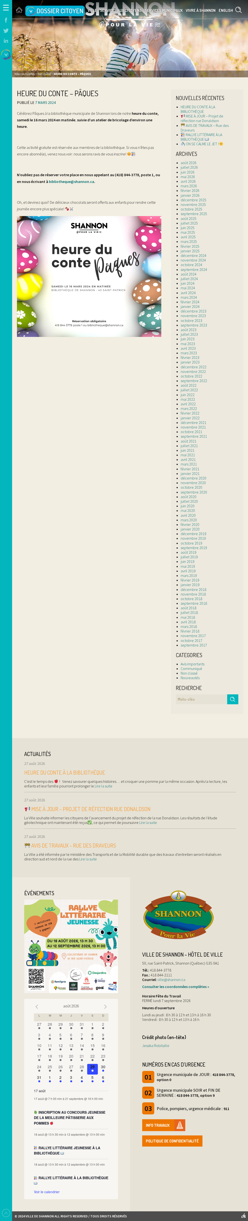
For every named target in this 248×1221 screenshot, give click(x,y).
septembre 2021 (194, 436)
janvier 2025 (190, 250)
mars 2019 (189, 575)
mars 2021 (189, 464)
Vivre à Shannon (201, 10)
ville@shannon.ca (171, 979)
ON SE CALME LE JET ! (202, 143)
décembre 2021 (193, 422)
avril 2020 (188, 515)
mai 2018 (188, 617)
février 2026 (190, 190)
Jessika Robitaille (155, 1045)
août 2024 (188, 274)
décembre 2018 (193, 589)
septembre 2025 (194, 213)
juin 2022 (187, 394)
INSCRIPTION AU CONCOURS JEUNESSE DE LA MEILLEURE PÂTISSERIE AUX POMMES (70, 1118)
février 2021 (190, 468)
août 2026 (188, 162)
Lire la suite (103, 786)
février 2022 (190, 413)
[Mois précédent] (37, 1007)
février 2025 (190, 246)
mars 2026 (189, 185)
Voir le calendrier (47, 1191)
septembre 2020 (194, 492)
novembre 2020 (193, 482)
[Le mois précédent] (105, 1007)
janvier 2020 (190, 529)
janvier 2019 (190, 584)
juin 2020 (187, 505)
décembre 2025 (193, 199)
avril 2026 (188, 181)
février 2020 (190, 524)
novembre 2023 (193, 315)
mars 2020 (189, 519)
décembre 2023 (193, 311)
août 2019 (188, 552)
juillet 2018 (189, 612)
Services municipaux (164, 10)
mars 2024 (189, 297)
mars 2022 (189, 408)
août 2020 (188, 496)
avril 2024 (188, 292)
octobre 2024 (191, 264)
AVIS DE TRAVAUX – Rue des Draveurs (205, 127)
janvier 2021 (190, 473)
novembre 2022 (193, 371)
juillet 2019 (189, 556)
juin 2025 (187, 227)
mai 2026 (188, 176)
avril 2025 (188, 236)
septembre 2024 (194, 269)
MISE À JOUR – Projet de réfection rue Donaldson (202, 118)
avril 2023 (188, 348)
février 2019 (190, 580)
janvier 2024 (190, 306)
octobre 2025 (191, 209)
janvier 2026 (190, 195)
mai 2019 (188, 566)
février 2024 (190, 301)
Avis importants (192, 663)
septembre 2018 (194, 603)
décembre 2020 (193, 478)
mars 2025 (189, 241)
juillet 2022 (189, 389)
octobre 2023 (191, 320)
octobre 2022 (191, 376)
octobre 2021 (191, 431)
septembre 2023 (194, 325)
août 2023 (188, 329)
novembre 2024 (193, 260)
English (226, 10)
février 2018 (190, 631)
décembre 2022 (193, 366)
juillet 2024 (189, 278)
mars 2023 (189, 352)
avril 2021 (188, 459)
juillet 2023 (189, 334)
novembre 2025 (193, 204)
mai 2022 (188, 399)
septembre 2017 (194, 645)
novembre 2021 (193, 427)
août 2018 (188, 607)
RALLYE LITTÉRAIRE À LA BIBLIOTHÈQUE (201, 137)
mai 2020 (188, 510)
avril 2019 (188, 570)
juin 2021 (187, 450)
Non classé (189, 673)
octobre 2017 (191, 640)
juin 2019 (187, 561)
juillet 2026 (189, 167)
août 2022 (188, 385)
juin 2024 (187, 283)
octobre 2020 (191, 487)
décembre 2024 (193, 255)
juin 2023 (187, 338)
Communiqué (191, 668)
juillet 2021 (189, 445)
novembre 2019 (193, 538)
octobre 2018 (191, 598)
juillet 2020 (189, 501)
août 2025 (188, 218)
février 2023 (190, 357)
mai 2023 (188, 343)
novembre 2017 (193, 635)
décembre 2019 (193, 533)
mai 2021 (188, 454)
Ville (92, 10)
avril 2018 (188, 621)
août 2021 (188, 441)
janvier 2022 (190, 417)
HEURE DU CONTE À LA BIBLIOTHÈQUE (198, 109)
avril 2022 (188, 403)
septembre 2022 (194, 380)
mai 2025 (188, 232)
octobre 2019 (191, 543)
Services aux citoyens (121, 10)
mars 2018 (189, 626)
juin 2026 (187, 172)
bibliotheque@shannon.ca (71, 181)
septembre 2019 (194, 547)
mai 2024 (188, 287)
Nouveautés (190, 677)
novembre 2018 (193, 594)
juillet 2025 (189, 223)
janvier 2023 (190, 362)
